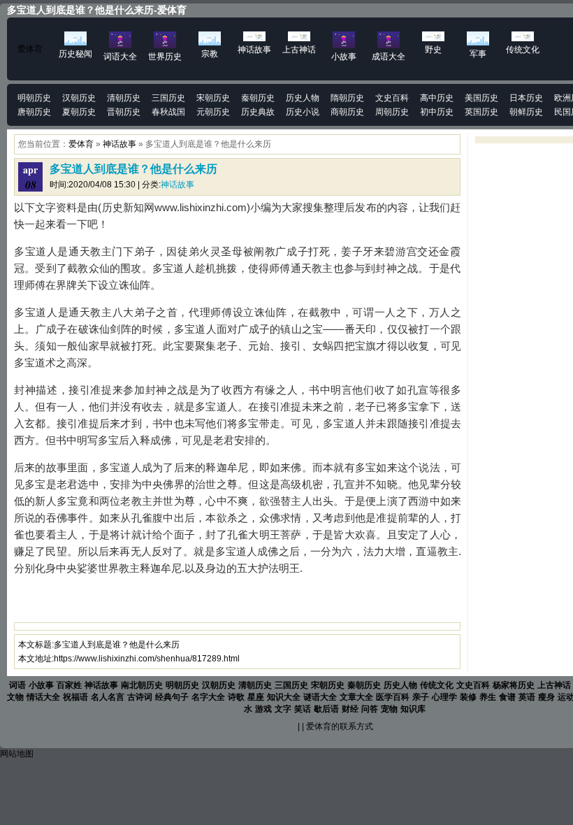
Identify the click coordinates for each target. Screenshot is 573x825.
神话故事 (119, 144)
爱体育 (30, 49)
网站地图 (17, 754)
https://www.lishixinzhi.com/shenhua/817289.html (147, 658)
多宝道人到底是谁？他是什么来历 (133, 169)
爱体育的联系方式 (339, 726)
